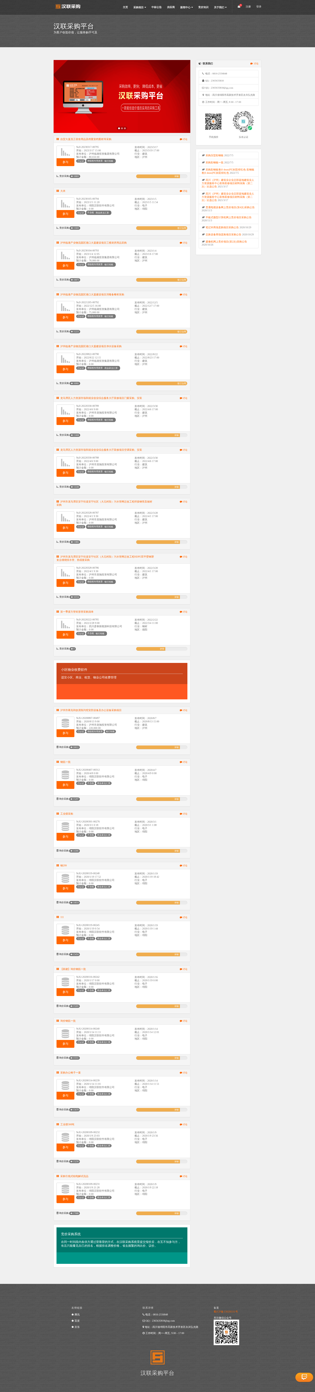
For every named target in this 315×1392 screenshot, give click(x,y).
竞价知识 (203, 7)
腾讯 (77, 1314)
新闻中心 (185, 7)
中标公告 (156, 7)
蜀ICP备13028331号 (226, 1311)
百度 (77, 1320)
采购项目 (138, 7)
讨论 (184, 139)
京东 (77, 1327)
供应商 (171, 7)
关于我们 (219, 7)
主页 (125, 7)
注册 (248, 6)
